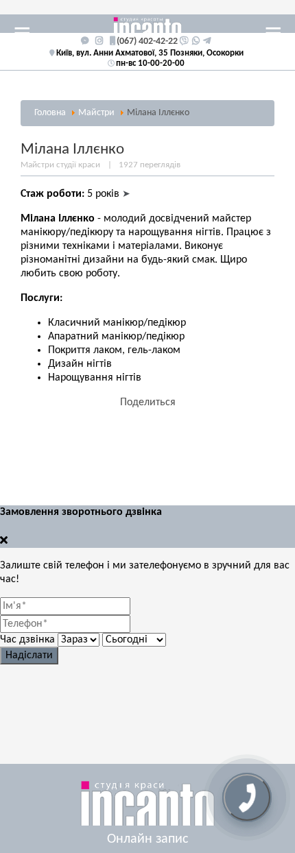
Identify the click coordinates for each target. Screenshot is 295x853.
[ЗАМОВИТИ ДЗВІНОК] (247, 797)
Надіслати (29, 655)
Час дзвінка (27, 639)
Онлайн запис (147, 839)
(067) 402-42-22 (147, 41)
